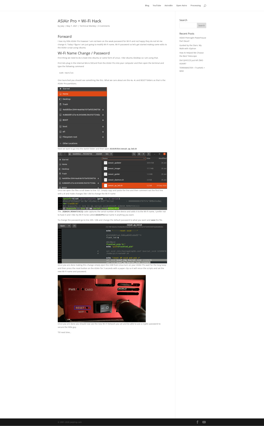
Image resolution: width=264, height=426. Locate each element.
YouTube (157, 6)
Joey (62, 26)
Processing (196, 6)
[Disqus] (112, 368)
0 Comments (104, 26)
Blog (147, 6)
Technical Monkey (88, 26)
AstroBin (169, 6)
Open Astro (181, 6)
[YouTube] (204, 422)
